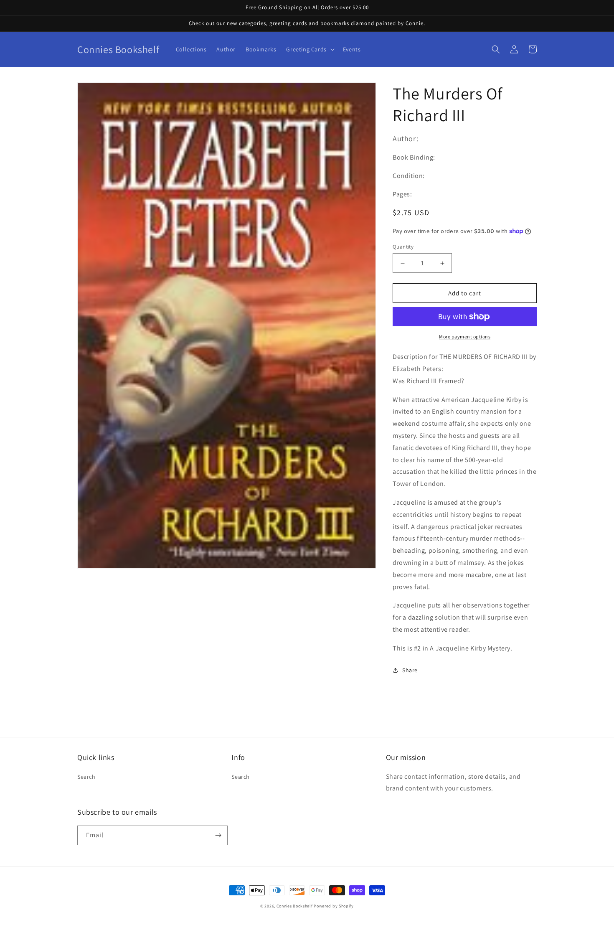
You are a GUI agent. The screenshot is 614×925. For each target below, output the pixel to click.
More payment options (464, 336)
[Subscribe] (218, 835)
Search (86, 776)
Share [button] (410, 670)
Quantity (403, 246)
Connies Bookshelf (295, 906)
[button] (309, 49)
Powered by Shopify (334, 906)
